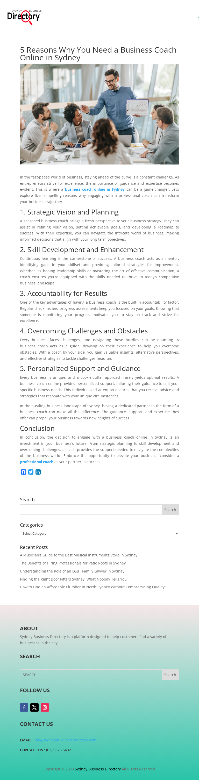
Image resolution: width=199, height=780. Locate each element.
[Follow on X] (34, 707)
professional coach (36, 461)
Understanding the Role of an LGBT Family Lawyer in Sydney (72, 571)
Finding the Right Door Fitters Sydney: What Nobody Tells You (73, 579)
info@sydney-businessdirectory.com (64, 740)
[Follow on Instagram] (45, 707)
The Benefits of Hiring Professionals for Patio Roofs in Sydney (73, 563)
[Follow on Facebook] (24, 707)
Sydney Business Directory (98, 769)
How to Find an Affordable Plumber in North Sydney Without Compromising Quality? (93, 586)
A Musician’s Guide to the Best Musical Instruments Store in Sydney (78, 555)
